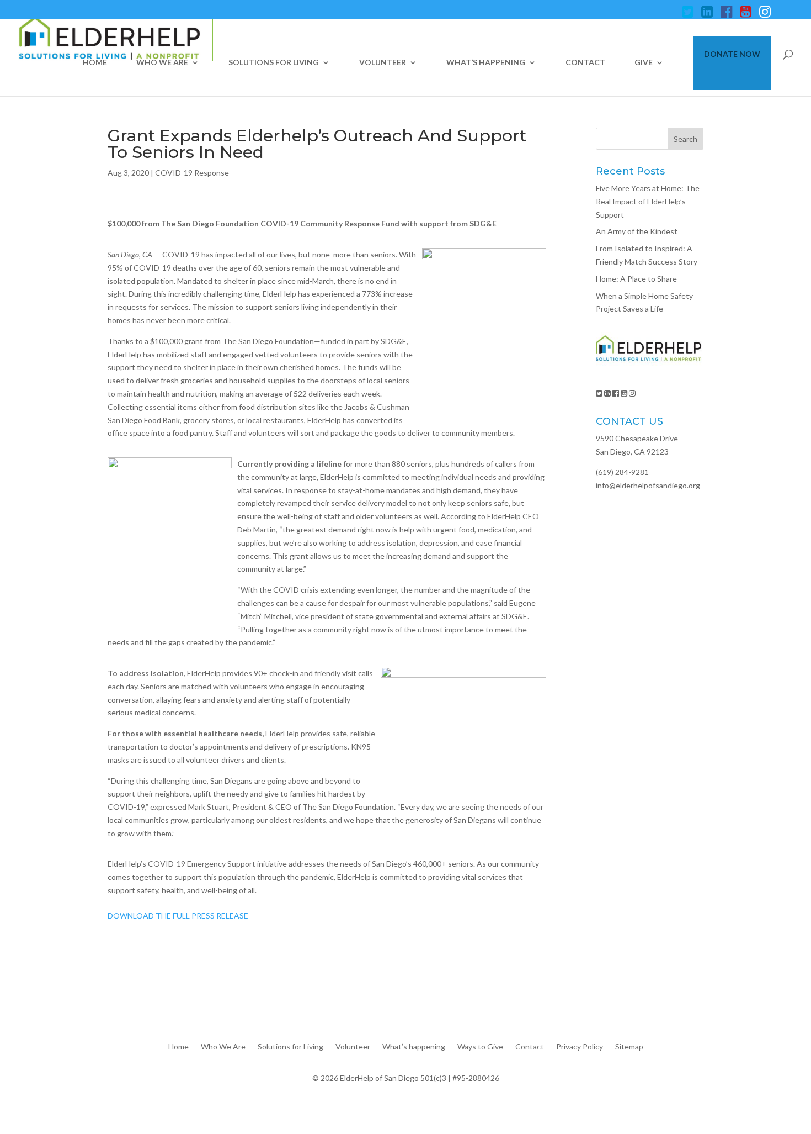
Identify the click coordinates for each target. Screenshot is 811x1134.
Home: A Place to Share (636, 278)
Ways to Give (480, 1046)
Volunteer (382, 63)
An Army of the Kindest (636, 231)
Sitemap (629, 1046)
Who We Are (162, 63)
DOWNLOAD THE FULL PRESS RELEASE (178, 915)
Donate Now (732, 54)
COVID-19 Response (192, 172)
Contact (585, 63)
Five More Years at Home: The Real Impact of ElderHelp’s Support (648, 201)
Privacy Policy (579, 1046)
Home (95, 63)
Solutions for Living (273, 63)
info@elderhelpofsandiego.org (648, 485)
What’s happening (485, 63)
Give (643, 63)
